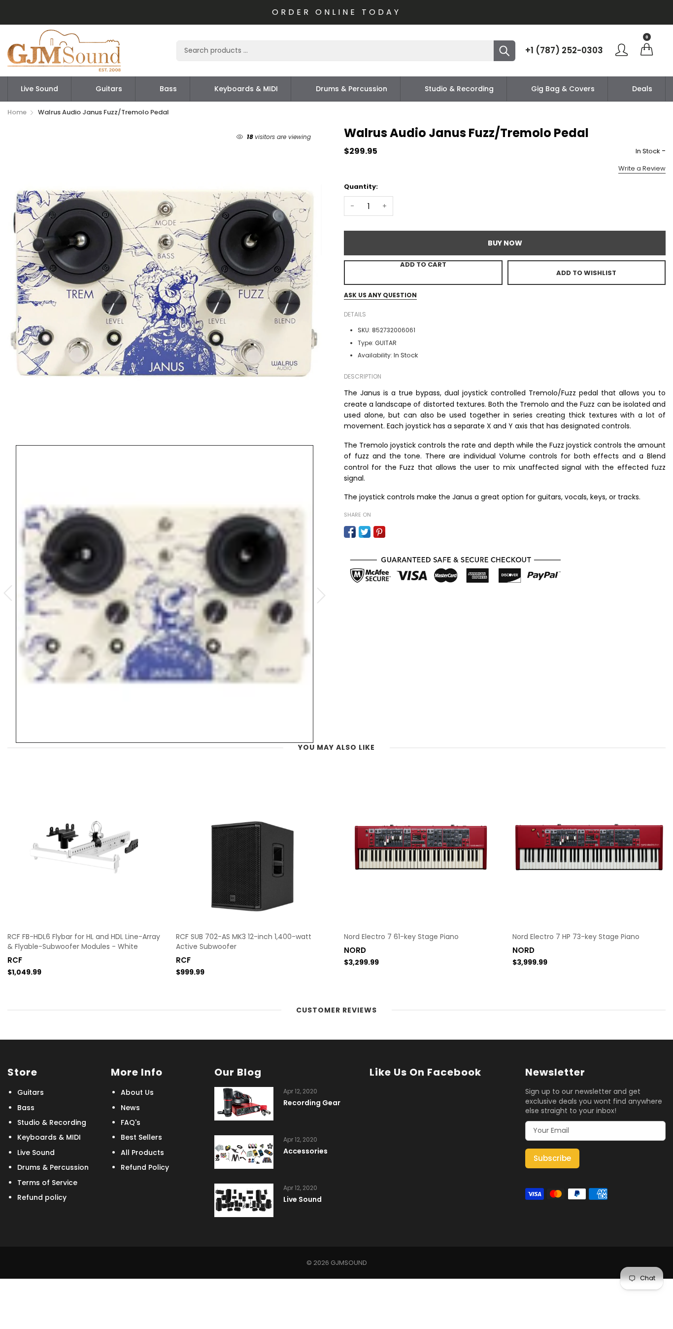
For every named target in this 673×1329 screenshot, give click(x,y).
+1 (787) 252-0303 (564, 50)
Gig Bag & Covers (563, 89)
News (130, 1108)
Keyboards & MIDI (246, 89)
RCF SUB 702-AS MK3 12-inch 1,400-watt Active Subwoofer (243, 941)
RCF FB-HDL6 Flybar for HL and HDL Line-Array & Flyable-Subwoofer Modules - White (83, 941)
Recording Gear (311, 1103)
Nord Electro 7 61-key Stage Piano (401, 937)
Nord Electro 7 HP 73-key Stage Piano (575, 937)
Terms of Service (47, 1183)
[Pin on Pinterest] (379, 532)
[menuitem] (39, 88)
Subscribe (552, 1158)
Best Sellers (141, 1137)
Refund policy (42, 1197)
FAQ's (130, 1122)
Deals (642, 89)
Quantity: (361, 186)
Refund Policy (145, 1167)
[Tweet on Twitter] (364, 532)
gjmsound (349, 1262)
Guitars (109, 89)
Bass (168, 89)
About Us (137, 1092)
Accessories (305, 1151)
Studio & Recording (459, 89)
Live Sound (39, 89)
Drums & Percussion (351, 89)
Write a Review (642, 168)
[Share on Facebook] (350, 532)
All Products (142, 1152)
